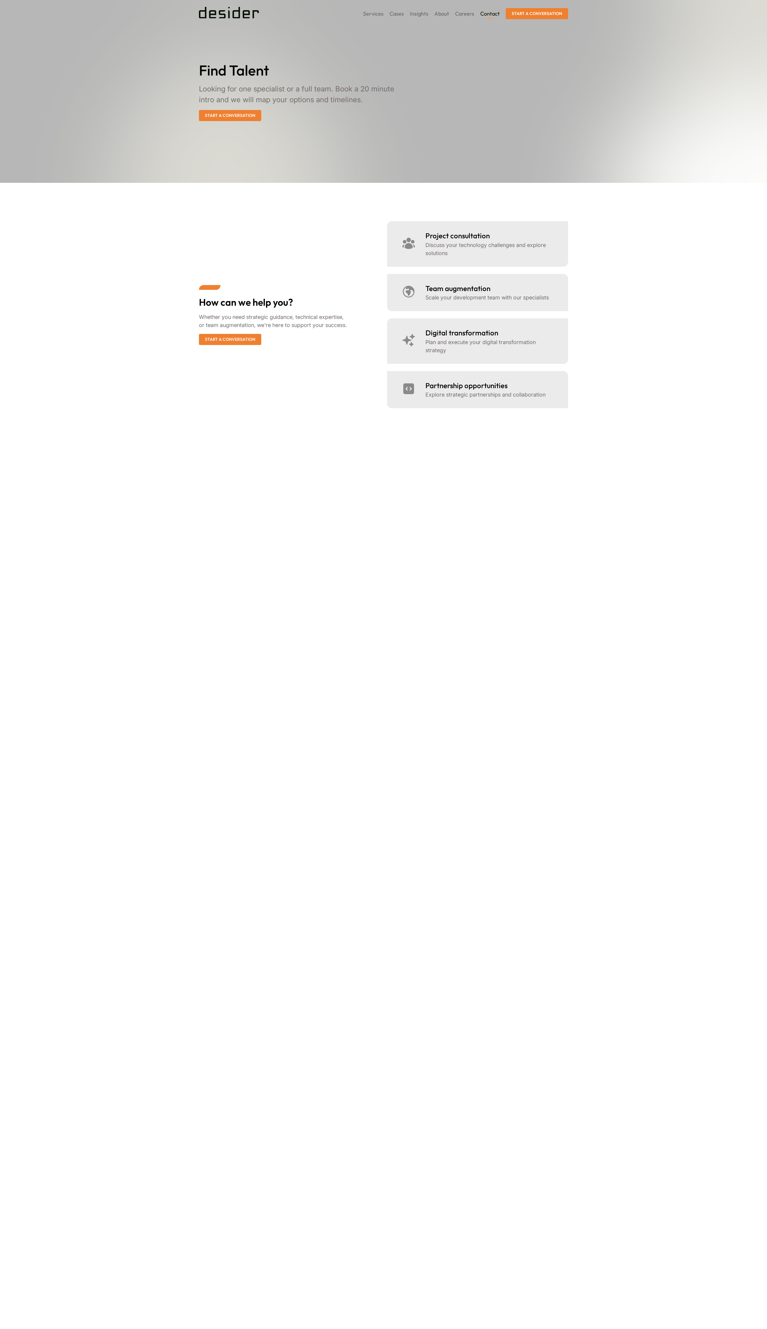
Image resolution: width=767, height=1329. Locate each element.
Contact (490, 13)
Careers (464, 13)
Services (373, 13)
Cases (396, 13)
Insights (419, 13)
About (441, 13)
